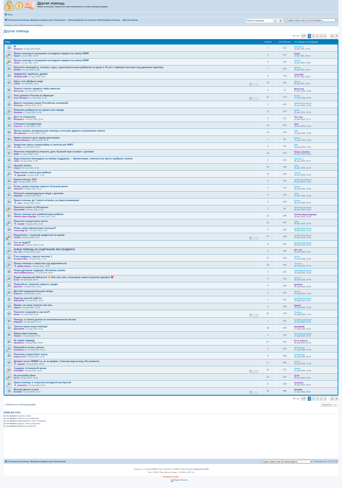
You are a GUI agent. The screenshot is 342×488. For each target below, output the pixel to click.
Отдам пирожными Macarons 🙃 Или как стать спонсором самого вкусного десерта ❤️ (63, 277)
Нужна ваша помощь (26, 333)
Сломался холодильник (27, 123)
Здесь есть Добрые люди (28, 81)
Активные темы (11, 25)
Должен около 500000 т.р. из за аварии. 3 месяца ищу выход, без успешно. (57, 361)
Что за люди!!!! (22, 242)
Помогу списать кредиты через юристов (37, 88)
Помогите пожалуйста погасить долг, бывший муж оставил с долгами (54, 151)
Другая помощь (16, 31)
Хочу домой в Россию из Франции (34, 95)
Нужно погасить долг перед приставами (37, 137)
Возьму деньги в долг (26, 389)
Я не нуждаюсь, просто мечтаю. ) (33, 256)
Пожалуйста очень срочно (29, 347)
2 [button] (313, 36)
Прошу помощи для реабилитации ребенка (38, 214)
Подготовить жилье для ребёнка (32, 172)
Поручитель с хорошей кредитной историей (39, 235)
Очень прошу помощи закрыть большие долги (41, 186)
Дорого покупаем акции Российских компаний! (41, 103)
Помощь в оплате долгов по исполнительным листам (45, 319)
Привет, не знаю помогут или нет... (34, 305)
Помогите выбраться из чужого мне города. (39, 110)
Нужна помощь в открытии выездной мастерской (42, 382)
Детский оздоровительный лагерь (33, 291)
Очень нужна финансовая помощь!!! (35, 228)
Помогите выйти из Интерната (31, 207)
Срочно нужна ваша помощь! (31, 326)
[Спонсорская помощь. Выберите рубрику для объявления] (20, 5)
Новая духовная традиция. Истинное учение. (40, 270)
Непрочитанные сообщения (31, 25)
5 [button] (325, 36)
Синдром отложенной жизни (30, 368)
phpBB (153, 469)
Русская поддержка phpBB (197, 469)
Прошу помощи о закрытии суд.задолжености (40, 263)
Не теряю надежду (24, 340)
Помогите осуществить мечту (31, 221)
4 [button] (321, 36)
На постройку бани (24, 375)
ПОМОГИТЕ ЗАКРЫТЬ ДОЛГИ (30, 74)
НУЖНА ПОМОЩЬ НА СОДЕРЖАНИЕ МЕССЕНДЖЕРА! (44, 249)
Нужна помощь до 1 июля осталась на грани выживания (46, 200)
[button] (303, 36)
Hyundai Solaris (22, 165)
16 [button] (332, 36)
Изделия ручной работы (28, 298)
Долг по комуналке (25, 116)
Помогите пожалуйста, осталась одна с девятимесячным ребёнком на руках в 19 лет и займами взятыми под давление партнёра (88, 67)
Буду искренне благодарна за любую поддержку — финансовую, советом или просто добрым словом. (73, 158)
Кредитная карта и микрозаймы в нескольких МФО (43, 144)
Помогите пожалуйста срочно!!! (32, 312)
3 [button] (317, 36)
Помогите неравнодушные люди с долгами (38, 193)
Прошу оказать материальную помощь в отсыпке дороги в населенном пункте (59, 130)
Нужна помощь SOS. (25, 179)
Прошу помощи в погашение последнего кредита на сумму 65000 (51, 53)
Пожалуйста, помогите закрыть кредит (36, 284)
